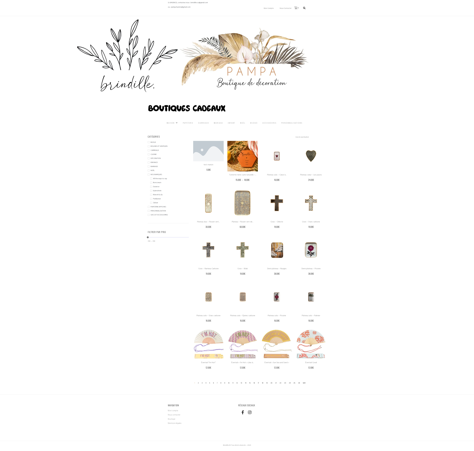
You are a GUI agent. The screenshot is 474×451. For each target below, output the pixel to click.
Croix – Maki (242, 268)
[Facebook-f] (242, 412)
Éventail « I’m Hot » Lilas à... (242, 362)
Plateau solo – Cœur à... (277, 174)
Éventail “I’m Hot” (208, 362)
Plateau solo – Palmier (311, 315)
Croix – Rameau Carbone (208, 268)
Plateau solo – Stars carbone (208, 315)
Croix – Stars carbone (311, 221)
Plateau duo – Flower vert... (208, 221)
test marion (208, 164)
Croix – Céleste (277, 221)
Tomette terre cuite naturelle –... (242, 174)
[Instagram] (250, 412)
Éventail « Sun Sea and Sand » (277, 362)
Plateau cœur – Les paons (311, 174)
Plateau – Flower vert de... (242, 221)
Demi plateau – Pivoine (311, 268)
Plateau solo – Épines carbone (242, 315)
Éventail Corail (311, 362)
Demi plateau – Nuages (276, 268)
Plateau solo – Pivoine (277, 315)
